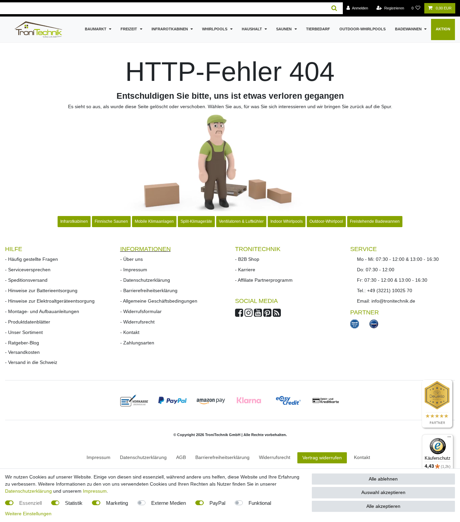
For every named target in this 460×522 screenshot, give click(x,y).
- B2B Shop (247, 259)
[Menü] (449, 438)
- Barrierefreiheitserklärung (148, 290)
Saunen (284, 29)
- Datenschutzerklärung (145, 280)
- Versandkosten (22, 352)
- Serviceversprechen (28, 269)
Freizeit (129, 29)
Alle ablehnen (383, 479)
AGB (181, 457)
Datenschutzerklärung (28, 491)
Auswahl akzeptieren (383, 492)
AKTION (443, 29)
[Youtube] (258, 314)
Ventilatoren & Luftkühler (241, 221)
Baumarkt (96, 29)
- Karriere (245, 269)
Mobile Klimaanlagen (154, 221)
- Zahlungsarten (137, 342)
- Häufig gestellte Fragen (31, 259)
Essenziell (30, 503)
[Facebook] (239, 314)
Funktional (260, 503)
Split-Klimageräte (196, 221)
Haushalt (252, 29)
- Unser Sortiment (24, 332)
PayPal (217, 503)
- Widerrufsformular (141, 311)
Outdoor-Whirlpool (326, 221)
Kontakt (362, 457)
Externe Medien (168, 503)
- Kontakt (129, 332)
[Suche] (334, 8)
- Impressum (133, 269)
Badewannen (409, 29)
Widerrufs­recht (274, 457)
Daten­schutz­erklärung (143, 457)
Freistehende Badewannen (375, 221)
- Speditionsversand (26, 280)
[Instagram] (248, 314)
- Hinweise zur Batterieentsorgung (41, 290)
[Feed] (277, 314)
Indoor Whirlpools (286, 221)
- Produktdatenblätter (27, 322)
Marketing (117, 503)
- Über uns (131, 259)
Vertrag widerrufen (322, 457)
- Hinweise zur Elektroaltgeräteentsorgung (50, 301)
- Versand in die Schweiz (31, 362)
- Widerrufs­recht (137, 322)
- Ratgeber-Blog (22, 342)
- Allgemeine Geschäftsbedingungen (158, 301)
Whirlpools (215, 29)
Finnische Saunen (111, 221)
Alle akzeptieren (383, 506)
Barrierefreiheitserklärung (222, 457)
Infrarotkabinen (170, 29)
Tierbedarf (318, 29)
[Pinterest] (267, 314)
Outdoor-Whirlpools (362, 29)
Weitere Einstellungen (28, 513)
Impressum (98, 457)
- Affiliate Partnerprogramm (264, 280)
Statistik (74, 503)
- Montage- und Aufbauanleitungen (42, 311)
